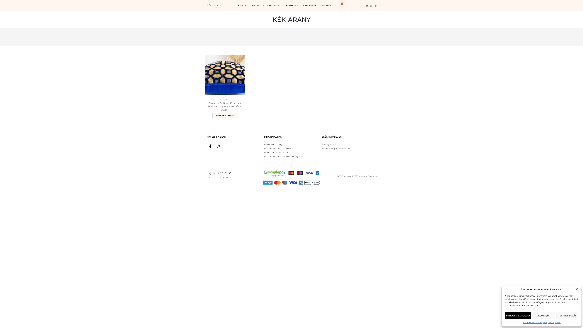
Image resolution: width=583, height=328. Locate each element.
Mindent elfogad (518, 315)
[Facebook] (366, 5)
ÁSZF (551, 322)
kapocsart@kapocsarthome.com (336, 148)
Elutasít (543, 315)
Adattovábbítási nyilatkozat (276, 152)
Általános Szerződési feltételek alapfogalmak (283, 156)
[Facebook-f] (210, 146)
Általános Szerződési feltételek (277, 148)
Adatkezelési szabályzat (535, 322)
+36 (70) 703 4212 (329, 144)
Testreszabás (567, 315)
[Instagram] (371, 5)
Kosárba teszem (225, 115)
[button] (576, 289)
